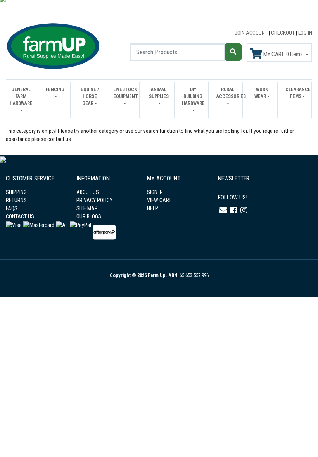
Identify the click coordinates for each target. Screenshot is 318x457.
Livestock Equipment (124, 93)
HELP (152, 208)
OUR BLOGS (88, 216)
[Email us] (223, 210)
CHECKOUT (283, 33)
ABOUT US (87, 192)
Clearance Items (296, 93)
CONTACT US (20, 216)
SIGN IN (155, 192)
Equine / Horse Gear (90, 96)
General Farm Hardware (21, 96)
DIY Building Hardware (193, 96)
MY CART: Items (283, 54)
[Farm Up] (53, 45)
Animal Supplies (159, 93)
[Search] (233, 52)
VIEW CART (159, 200)
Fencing (55, 89)
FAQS (11, 208)
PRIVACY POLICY (94, 200)
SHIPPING (16, 192)
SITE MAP (87, 208)
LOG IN (305, 33)
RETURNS (16, 200)
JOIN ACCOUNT (252, 33)
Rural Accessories (227, 93)
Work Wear (261, 93)
